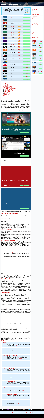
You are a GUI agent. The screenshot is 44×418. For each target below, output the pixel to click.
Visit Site (27, 17)
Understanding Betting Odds (7, 94)
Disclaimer (13, 412)
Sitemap (33, 412)
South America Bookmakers (35, 14)
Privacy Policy (16, 412)
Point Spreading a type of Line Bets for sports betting (10, 88)
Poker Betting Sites (34, 32)
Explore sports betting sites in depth (11, 381)
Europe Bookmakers (34, 10)
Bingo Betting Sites (34, 33)
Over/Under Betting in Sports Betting (8, 89)
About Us (11, 412)
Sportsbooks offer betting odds (10, 342)
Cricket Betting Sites (34, 19)
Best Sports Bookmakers (7, 85)
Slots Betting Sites (34, 31)
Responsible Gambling (21, 412)
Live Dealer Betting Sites (35, 37)
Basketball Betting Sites (35, 23)
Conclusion (4, 95)
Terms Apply (12, 17)
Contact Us (30, 412)
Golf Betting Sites (34, 17)
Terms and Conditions (26, 412)
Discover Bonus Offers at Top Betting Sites (12, 394)
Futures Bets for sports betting (7, 91)
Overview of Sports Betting (6, 83)
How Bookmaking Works (7, 93)
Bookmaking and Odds (5, 92)
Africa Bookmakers (34, 9)
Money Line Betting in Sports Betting (8, 87)
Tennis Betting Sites (34, 18)
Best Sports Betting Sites (7, 84)
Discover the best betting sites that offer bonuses (12, 355)
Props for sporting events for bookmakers (8, 90)
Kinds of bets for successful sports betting (7, 86)
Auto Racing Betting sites (35, 24)
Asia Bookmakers (34, 8)
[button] (28, 1)
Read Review (19, 28)
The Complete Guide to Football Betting (11, 368)
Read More (16, 345)
